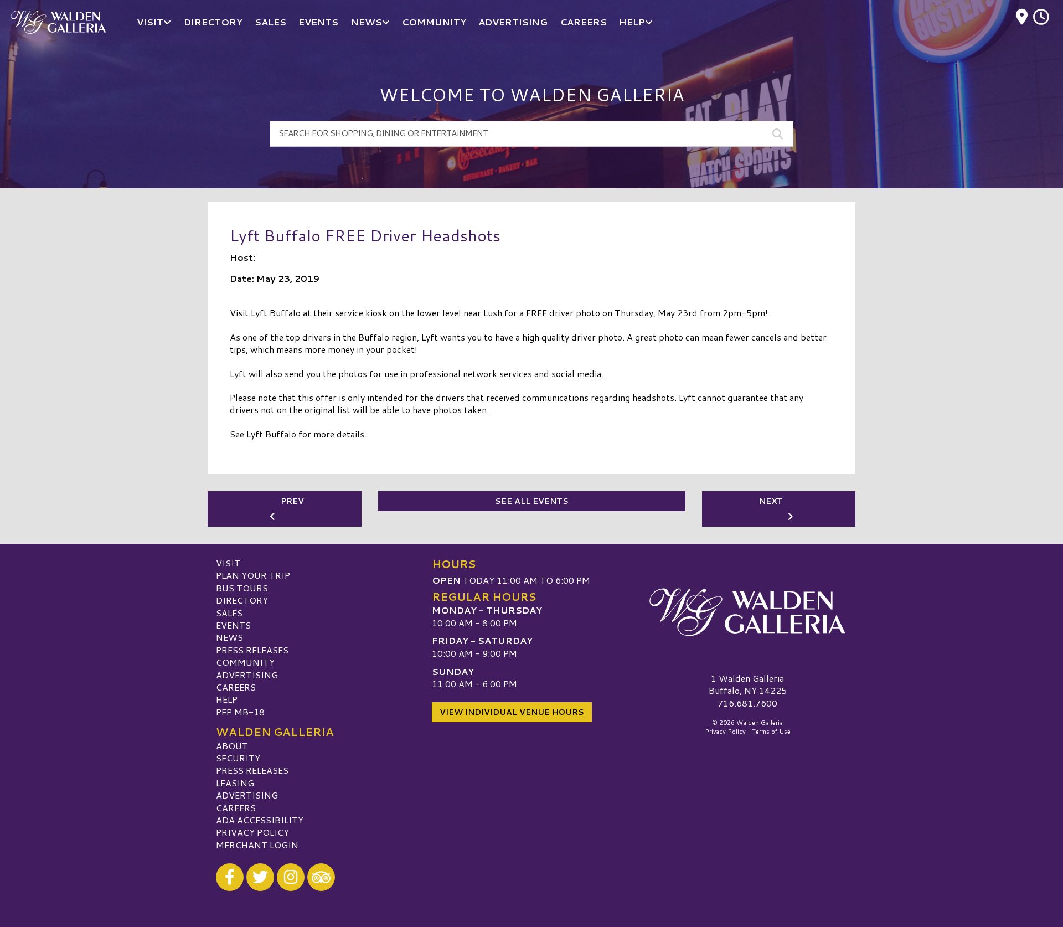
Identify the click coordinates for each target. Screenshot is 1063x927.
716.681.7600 (747, 703)
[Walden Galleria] (747, 612)
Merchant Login (257, 844)
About (232, 745)
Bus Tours (242, 587)
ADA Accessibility (259, 819)
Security (238, 757)
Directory (242, 600)
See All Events (532, 501)
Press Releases (252, 649)
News (229, 637)
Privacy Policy (252, 832)
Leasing (235, 782)
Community (245, 662)
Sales (229, 612)
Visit (228, 563)
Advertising (247, 674)
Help (227, 699)
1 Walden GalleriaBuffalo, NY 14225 (748, 684)
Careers (236, 687)
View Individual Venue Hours (512, 712)
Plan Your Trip (253, 575)
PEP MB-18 (240, 711)
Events (233, 625)
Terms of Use (771, 731)
